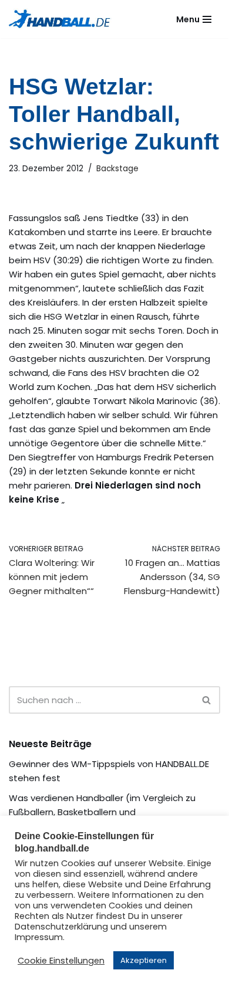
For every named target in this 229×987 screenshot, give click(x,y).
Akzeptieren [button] (143, 960)
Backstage (117, 168)
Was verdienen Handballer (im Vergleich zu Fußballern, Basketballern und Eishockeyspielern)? (102, 812)
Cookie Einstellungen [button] (61, 960)
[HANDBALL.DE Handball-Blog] (60, 19)
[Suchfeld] (207, 700)
